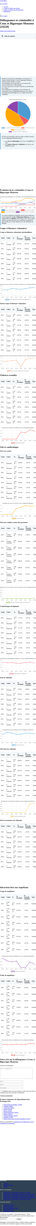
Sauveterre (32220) (8, 1211)
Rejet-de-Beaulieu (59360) (10, 1208)
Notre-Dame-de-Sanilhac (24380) (12, 1104)
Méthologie (6, 11)
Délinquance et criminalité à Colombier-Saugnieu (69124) (19, 1197)
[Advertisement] (18, 59)
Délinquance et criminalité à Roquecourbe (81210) (17, 1199)
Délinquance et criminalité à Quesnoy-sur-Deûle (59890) (19, 1194)
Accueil (5, 6)
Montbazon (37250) (9, 1205)
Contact (5, 1186)
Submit (19, 1219)
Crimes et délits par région (11, 8)
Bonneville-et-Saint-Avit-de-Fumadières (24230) (16, 1119)
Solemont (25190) (8, 1209)
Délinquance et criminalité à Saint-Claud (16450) (16, 1192)
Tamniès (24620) (8, 1106)
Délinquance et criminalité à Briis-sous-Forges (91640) (18, 1196)
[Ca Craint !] (4, 3)
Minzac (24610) (7, 1114)
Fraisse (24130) (7, 1109)
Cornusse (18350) (8, 1206)
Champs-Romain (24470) (10, 1115)
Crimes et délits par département (13, 10)
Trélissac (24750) (8, 1117)
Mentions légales (8, 1185)
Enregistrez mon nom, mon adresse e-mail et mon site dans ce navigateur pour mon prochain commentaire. (18, 1091)
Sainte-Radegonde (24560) (10, 1112)
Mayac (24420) (7, 1111)
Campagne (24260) (8, 1108)
